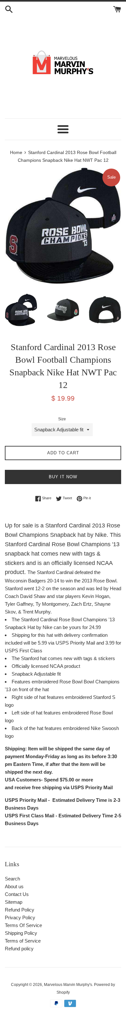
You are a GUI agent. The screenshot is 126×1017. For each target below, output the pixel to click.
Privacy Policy (20, 917)
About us (14, 886)
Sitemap (13, 902)
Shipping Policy (21, 933)
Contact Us (17, 894)
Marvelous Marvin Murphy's (68, 984)
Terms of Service (23, 941)
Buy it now (63, 476)
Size (62, 419)
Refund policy (19, 948)
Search (12, 878)
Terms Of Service (23, 925)
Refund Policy (19, 909)
